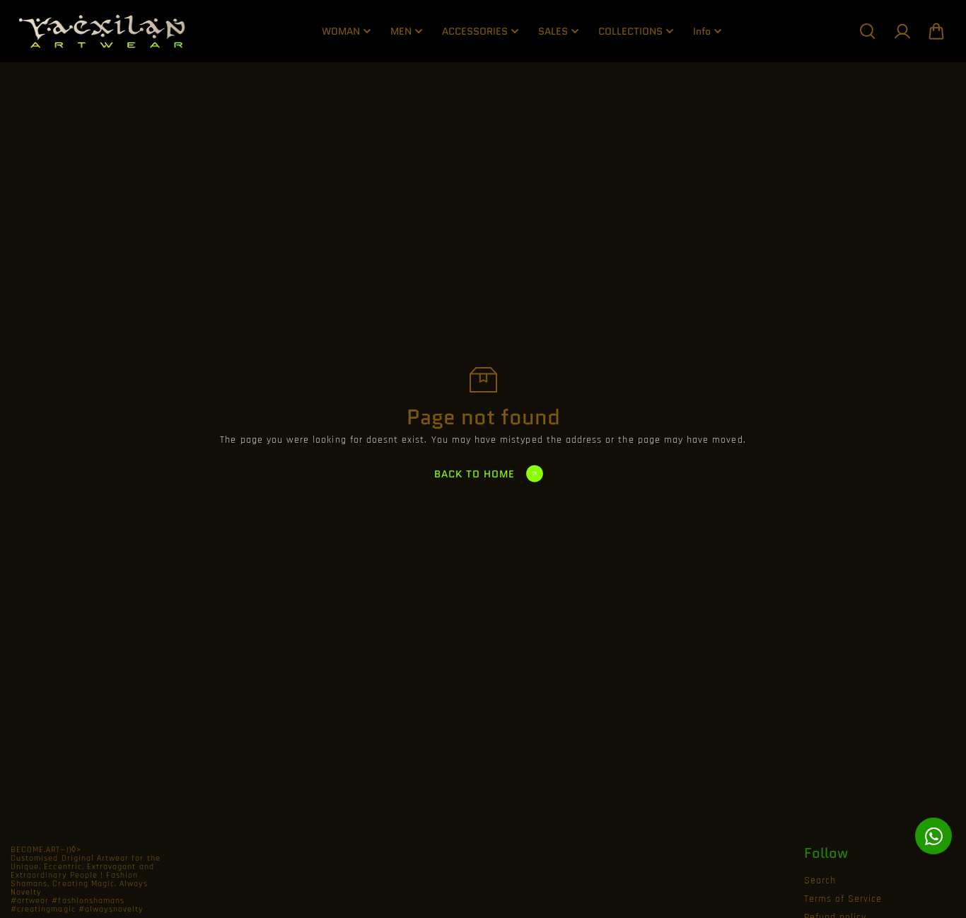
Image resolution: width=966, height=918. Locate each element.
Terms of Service (843, 899)
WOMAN (341, 31)
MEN (401, 31)
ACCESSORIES (475, 31)
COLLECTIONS (630, 31)
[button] (936, 31)
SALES (553, 31)
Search (820, 880)
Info (702, 31)
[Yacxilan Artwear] (102, 31)
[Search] (867, 31)
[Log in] (901, 31)
